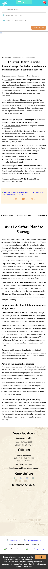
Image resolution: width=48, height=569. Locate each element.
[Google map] (24, 511)
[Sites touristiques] (4, 3)
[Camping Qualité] (13, 541)
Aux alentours (14, 57)
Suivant (41, 216)
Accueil (5, 57)
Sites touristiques (28, 57)
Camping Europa (24, 455)
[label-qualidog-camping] (35, 550)
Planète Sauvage (31, 150)
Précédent (8, 216)
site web (17, 173)
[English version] (44, 2)
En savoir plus (27, 566)
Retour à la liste (24, 215)
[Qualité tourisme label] (32, 541)
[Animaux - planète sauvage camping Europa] (24, 193)
